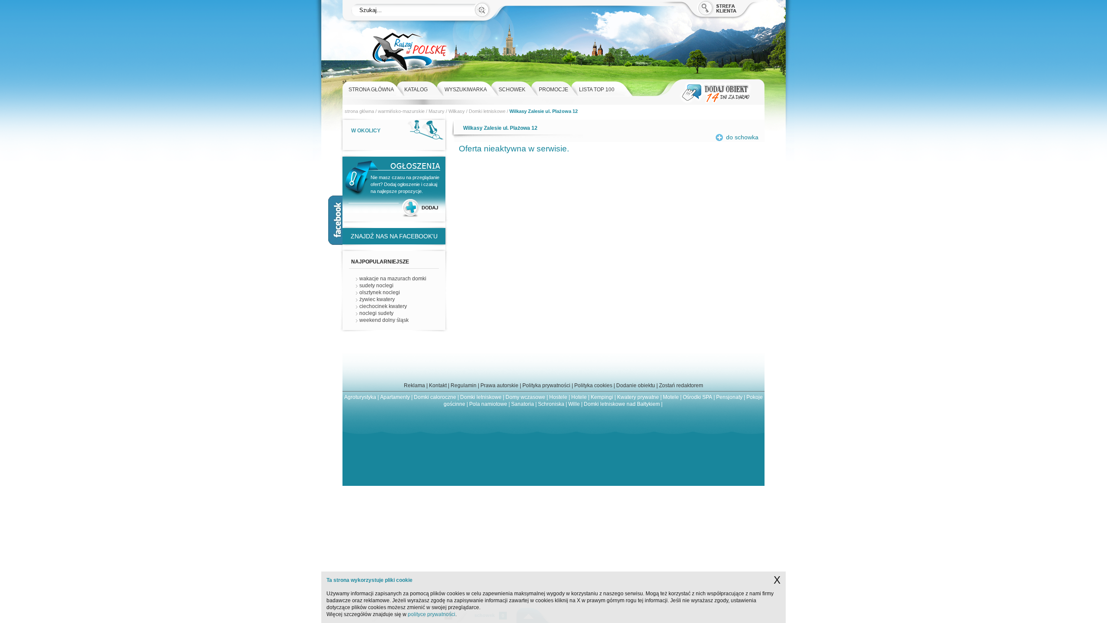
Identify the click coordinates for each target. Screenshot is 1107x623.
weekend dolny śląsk (384, 320)
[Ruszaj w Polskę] (409, 77)
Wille (574, 404)
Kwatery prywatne (638, 397)
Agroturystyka (360, 397)
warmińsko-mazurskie (401, 111)
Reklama (414, 385)
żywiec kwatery (377, 299)
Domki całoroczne (435, 397)
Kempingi (602, 397)
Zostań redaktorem (681, 385)
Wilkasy (456, 111)
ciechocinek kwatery (383, 306)
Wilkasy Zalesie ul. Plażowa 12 (543, 111)
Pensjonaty (729, 397)
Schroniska (551, 404)
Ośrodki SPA (697, 397)
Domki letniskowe (487, 111)
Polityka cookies (593, 385)
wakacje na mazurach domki (392, 279)
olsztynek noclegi (379, 292)
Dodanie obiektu (635, 385)
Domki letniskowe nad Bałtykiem (622, 404)
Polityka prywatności (546, 385)
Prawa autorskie (499, 385)
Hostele (558, 397)
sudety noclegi (376, 286)
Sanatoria (522, 404)
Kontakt (438, 385)
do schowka (742, 137)
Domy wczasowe (525, 397)
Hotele (579, 397)
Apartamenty (395, 397)
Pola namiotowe (488, 404)
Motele (671, 397)
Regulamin (464, 385)
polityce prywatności (431, 614)
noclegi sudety (376, 313)
